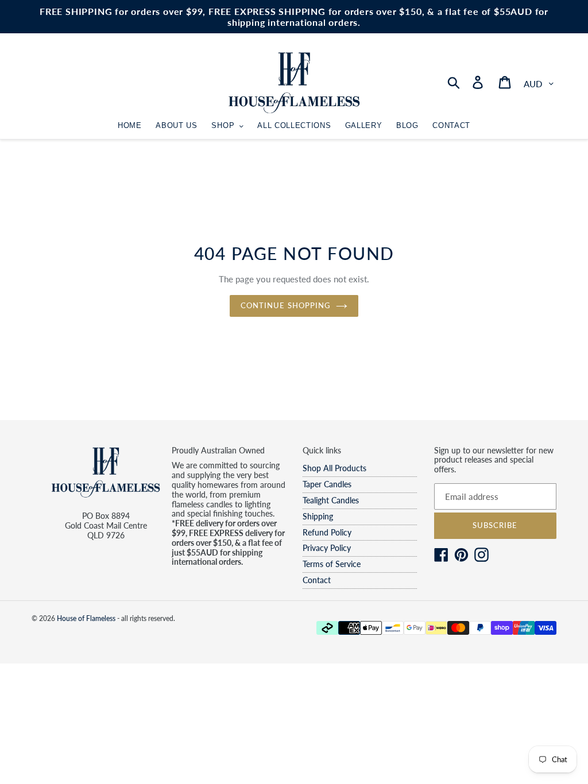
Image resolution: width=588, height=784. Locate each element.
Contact (317, 580)
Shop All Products (334, 468)
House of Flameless (86, 618)
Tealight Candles (331, 500)
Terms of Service (332, 564)
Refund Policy (327, 532)
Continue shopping (285, 305)
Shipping (318, 516)
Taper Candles (327, 484)
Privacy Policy (327, 548)
